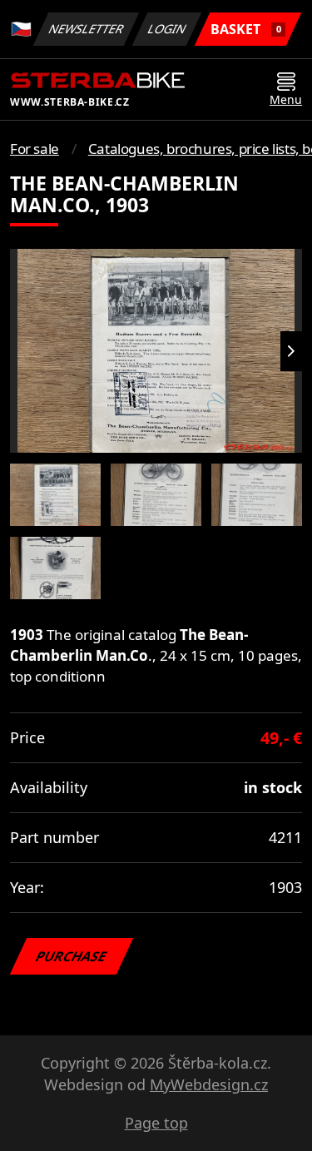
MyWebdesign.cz (209, 1084)
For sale (34, 148)
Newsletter (86, 29)
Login (167, 29)
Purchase (71, 956)
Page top (156, 1123)
